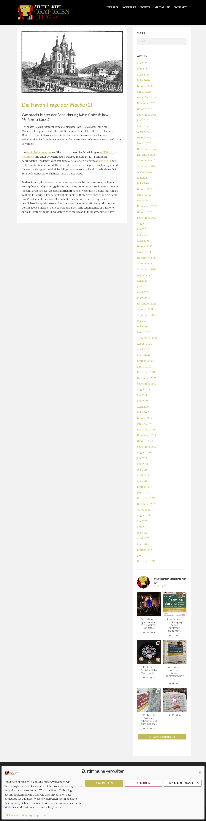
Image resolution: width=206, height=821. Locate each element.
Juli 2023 (142, 229)
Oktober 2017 (145, 509)
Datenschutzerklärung (19, 815)
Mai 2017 (142, 532)
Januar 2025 (144, 143)
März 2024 (143, 183)
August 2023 (144, 223)
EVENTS (145, 7)
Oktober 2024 (145, 160)
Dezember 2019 (146, 372)
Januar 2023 (144, 252)
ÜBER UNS (112, 7)
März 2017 (143, 544)
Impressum (40, 815)
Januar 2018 (144, 492)
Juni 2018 (142, 463)
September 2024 (147, 166)
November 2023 (146, 206)
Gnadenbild (104, 160)
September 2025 (146, 114)
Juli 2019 (142, 395)
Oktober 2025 (145, 108)
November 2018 (146, 435)
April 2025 (143, 131)
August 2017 (144, 515)
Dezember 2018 (146, 429)
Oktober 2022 (145, 263)
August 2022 (144, 274)
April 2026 (143, 74)
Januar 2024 (144, 194)
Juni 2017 (142, 526)
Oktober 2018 (145, 441)
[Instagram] (158, 613)
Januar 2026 (144, 91)
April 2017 (143, 538)
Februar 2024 (144, 189)
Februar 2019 (144, 418)
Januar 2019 (144, 423)
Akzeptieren (104, 783)
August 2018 (144, 452)
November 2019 (146, 378)
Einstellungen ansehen (183, 783)
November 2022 (146, 257)
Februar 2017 (144, 549)
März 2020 (143, 355)
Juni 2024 (142, 177)
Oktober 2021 (145, 309)
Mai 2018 (142, 469)
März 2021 (143, 326)
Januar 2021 (144, 332)
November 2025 (146, 103)
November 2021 (146, 303)
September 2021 (146, 315)
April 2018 (143, 475)
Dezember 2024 (146, 149)
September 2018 (146, 446)
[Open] (149, 604)
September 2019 (146, 383)
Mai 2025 (142, 126)
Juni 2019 (142, 400)
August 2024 (144, 171)
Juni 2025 (142, 120)
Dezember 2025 (146, 97)
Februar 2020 (145, 360)
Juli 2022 (142, 280)
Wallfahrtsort (107, 152)
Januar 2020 (144, 366)
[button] (199, 772)
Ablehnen (143, 783)
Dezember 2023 (146, 200)
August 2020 (144, 343)
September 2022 (147, 269)
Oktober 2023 (145, 211)
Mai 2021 (142, 320)
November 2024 (146, 154)
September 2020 (147, 337)
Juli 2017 (142, 521)
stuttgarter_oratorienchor (149, 596)
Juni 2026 (142, 68)
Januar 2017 (144, 555)
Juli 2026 (142, 63)
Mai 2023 (142, 234)
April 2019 (143, 406)
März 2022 (143, 297)
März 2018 (143, 481)
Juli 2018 (142, 458)
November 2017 (146, 503)
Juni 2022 (142, 286)
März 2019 (143, 412)
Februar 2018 (144, 486)
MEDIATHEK (162, 7)
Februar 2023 (144, 246)
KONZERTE (129, 7)
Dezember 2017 (146, 498)
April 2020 (143, 349)
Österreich (28, 156)
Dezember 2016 (146, 561)
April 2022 (143, 292)
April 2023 (143, 240)
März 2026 (143, 80)
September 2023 (146, 217)
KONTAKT (180, 7)
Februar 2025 (144, 137)
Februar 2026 (145, 86)
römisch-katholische (38, 152)
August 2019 (144, 389)
